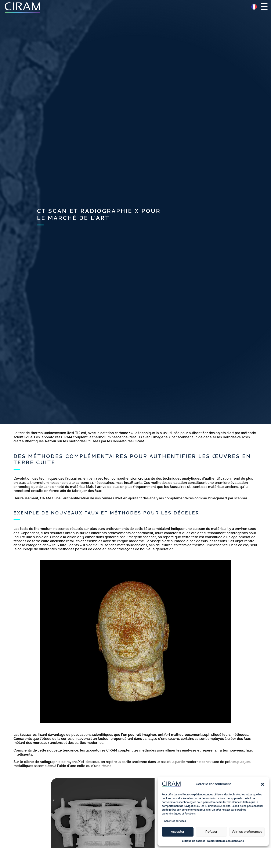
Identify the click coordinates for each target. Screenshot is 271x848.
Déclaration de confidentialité (225, 841)
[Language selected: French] (254, 7)
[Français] (254, 7)
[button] (262, 784)
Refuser (211, 832)
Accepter (177, 832)
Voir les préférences (247, 832)
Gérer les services (175, 821)
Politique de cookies (193, 841)
